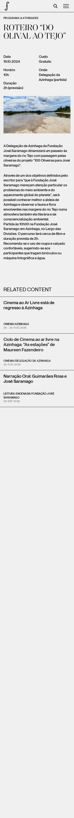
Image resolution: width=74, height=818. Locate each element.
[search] (55, 6)
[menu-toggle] (66, 6)
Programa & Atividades (20, 18)
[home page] (6, 6)
